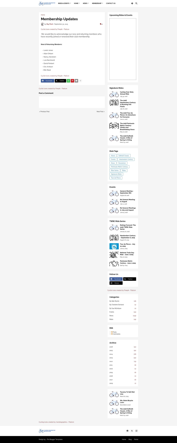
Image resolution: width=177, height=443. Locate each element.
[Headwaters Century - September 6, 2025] (114, 238)
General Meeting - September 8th (127, 192)
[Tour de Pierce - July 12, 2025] (114, 246)
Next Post (100, 111)
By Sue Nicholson (122, 308)
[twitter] (132, 431)
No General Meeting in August (127, 201)
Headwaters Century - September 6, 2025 (127, 237)
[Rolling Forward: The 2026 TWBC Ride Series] (114, 227)
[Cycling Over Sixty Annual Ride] (114, 94)
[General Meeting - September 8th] (114, 193)
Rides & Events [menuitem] (63, 3)
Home (43, 15)
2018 (122, 376)
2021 (122, 365)
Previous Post (44, 111)
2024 (122, 354)
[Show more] (80, 81)
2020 (122, 369)
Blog (130, 439)
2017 (122, 380)
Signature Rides (116, 174)
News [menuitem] (85, 3)
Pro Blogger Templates (54, 439)
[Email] (76, 81)
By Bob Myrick (122, 301)
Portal (136, 439)
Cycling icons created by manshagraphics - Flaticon (56, 422)
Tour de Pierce (116, 178)
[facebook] (127, 431)
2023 (122, 358)
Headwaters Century (126, 159)
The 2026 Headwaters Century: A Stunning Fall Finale (128, 103)
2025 (122, 350)
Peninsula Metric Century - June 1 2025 (128, 262)
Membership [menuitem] (96, 3)
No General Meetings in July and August (128, 209)
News (113, 163)
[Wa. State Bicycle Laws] (114, 403)
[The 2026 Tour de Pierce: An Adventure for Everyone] (114, 115)
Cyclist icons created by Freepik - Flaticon (55, 29)
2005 (122, 383)
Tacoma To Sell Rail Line (127, 393)
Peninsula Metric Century (119, 167)
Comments (116, 334)
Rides (124, 170)
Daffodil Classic (124, 155)
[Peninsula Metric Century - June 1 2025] (114, 263)
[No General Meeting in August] (114, 202)
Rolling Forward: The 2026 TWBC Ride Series (128, 227)
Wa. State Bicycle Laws (126, 401)
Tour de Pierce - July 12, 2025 (127, 245)
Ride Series (115, 170)
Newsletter (122, 163)
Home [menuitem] (76, 3)
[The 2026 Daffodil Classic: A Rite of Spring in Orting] (114, 138)
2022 (122, 361)
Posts (114, 332)
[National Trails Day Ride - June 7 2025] (114, 255)
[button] (132, 3)
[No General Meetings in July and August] (114, 210)
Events (113, 159)
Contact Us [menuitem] (110, 3)
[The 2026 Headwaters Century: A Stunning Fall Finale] (114, 103)
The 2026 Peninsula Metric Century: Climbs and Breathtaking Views (127, 126)
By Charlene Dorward (122, 304)
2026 (122, 347)
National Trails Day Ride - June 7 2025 (127, 254)
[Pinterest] (72, 81)
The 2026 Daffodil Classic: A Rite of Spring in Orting (126, 138)
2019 (122, 372)
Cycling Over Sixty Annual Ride (126, 93)
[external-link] (136, 431)
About (113, 155)
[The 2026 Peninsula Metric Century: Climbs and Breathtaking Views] (114, 126)
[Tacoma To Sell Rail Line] (114, 394)
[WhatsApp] (68, 81)
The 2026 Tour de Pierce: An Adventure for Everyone (128, 115)
